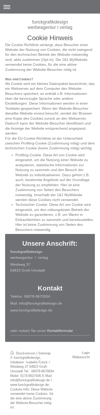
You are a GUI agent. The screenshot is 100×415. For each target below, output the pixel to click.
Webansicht (81, 357)
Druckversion (25, 353)
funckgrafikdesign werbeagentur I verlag (50, 24)
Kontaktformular (60, 331)
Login (86, 353)
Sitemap (44, 353)
